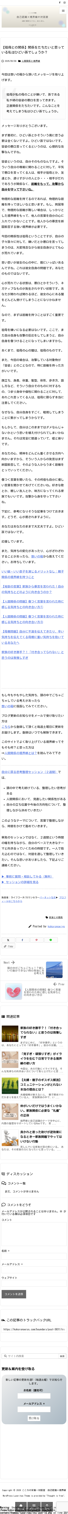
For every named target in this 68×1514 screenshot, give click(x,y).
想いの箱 (37, 556)
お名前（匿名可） (34, 1390)
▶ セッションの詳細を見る (20, 882)
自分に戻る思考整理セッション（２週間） (29, 771)
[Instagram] (64, 2)
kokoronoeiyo (56, 926)
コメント (6, 1220)
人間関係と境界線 (31, 61)
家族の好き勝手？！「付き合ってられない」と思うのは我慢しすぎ (41, 1032)
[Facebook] (59, 2)
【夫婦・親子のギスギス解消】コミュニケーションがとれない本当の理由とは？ (41, 1084)
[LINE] (51, 940)
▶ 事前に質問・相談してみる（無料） (27, 876)
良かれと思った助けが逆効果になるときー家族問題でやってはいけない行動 (41, 1136)
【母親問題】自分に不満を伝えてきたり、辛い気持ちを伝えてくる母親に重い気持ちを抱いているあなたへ (32, 637)
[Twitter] (8, 940)
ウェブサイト (9, 1277)
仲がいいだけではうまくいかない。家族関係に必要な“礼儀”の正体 (41, 1110)
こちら (5, 726)
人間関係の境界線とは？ (20, 753)
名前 (5, 1251)
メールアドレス (12, 1264)
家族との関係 (56, 917)
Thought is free (55, 1496)
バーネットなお (48, 897)
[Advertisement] (22, 1451)
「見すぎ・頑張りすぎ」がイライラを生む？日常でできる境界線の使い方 (41, 1058)
